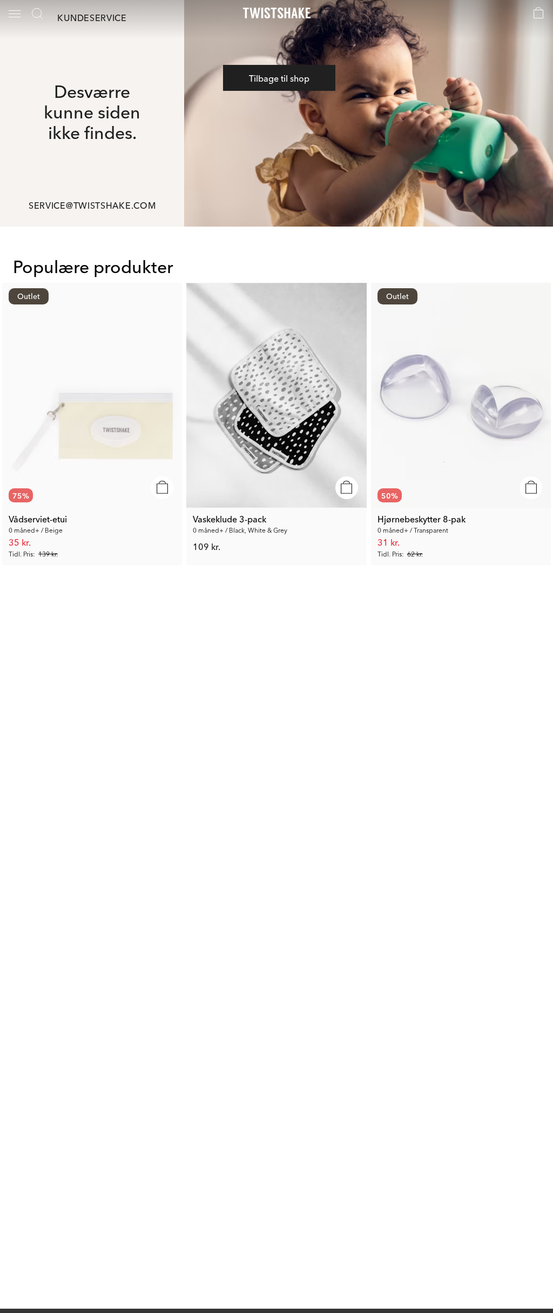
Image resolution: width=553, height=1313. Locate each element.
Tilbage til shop (279, 78)
